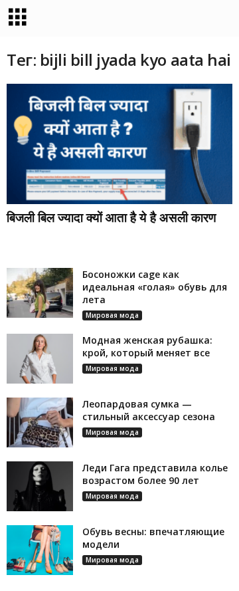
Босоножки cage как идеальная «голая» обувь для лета (154, 287)
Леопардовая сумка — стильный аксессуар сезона (148, 410)
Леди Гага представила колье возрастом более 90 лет (155, 474)
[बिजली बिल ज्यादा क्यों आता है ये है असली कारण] (119, 144)
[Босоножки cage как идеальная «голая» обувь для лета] (40, 293)
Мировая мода (112, 315)
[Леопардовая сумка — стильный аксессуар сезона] (40, 422)
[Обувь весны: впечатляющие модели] (40, 550)
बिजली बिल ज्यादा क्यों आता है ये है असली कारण (111, 217)
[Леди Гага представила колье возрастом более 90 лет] (40, 486)
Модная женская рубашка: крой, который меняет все (147, 346)
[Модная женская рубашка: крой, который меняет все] (40, 359)
